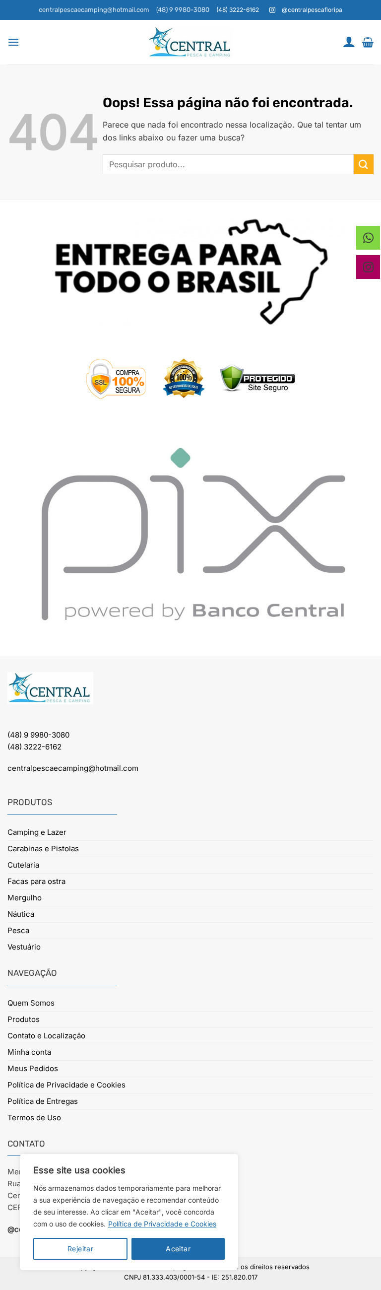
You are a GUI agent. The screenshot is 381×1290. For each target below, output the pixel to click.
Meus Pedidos (32, 1068)
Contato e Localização (46, 1035)
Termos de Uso (34, 1117)
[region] (129, 1212)
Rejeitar (80, 1248)
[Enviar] (364, 164)
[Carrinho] (368, 42)
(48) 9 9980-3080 (182, 9)
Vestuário (24, 946)
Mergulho (24, 897)
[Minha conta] (348, 42)
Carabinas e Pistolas (43, 848)
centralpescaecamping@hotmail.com (94, 9)
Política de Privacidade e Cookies (162, 1224)
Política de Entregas (42, 1101)
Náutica (20, 914)
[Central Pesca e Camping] (190, 42)
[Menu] (13, 42)
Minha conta (29, 1052)
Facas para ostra (36, 881)
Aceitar (178, 1248)
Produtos (23, 1019)
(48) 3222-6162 (34, 746)
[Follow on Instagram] (272, 10)
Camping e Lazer (36, 832)
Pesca (18, 930)
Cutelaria (23, 865)
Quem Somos (31, 1003)
